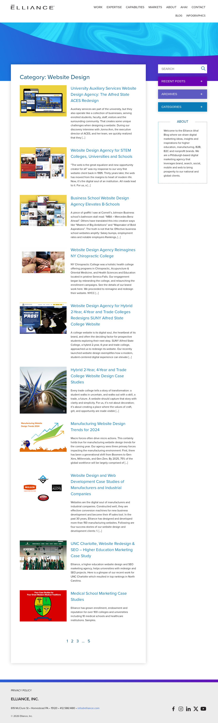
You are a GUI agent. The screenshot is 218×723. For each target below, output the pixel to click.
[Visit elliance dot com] (32, 7)
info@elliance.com (88, 708)
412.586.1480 (67, 708)
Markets (155, 7)
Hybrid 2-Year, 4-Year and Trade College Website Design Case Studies (99, 376)
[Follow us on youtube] (203, 709)
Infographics (195, 16)
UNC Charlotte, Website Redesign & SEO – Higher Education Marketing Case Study (103, 550)
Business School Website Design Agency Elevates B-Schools (100, 201)
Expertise (114, 7)
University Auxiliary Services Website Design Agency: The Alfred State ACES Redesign (103, 94)
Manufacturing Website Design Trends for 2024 (98, 427)
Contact (198, 7)
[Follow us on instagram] (181, 709)
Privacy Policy (21, 690)
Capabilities (135, 7)
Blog (178, 16)
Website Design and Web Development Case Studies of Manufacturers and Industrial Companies (97, 484)
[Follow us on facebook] (173, 709)
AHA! (184, 7)
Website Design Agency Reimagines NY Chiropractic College (103, 253)
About (171, 7)
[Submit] (203, 69)
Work (98, 7)
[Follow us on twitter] (196, 709)
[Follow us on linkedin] (188, 709)
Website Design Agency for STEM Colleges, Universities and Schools (101, 153)
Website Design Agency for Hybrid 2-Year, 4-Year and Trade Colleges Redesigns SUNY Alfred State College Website (102, 315)
